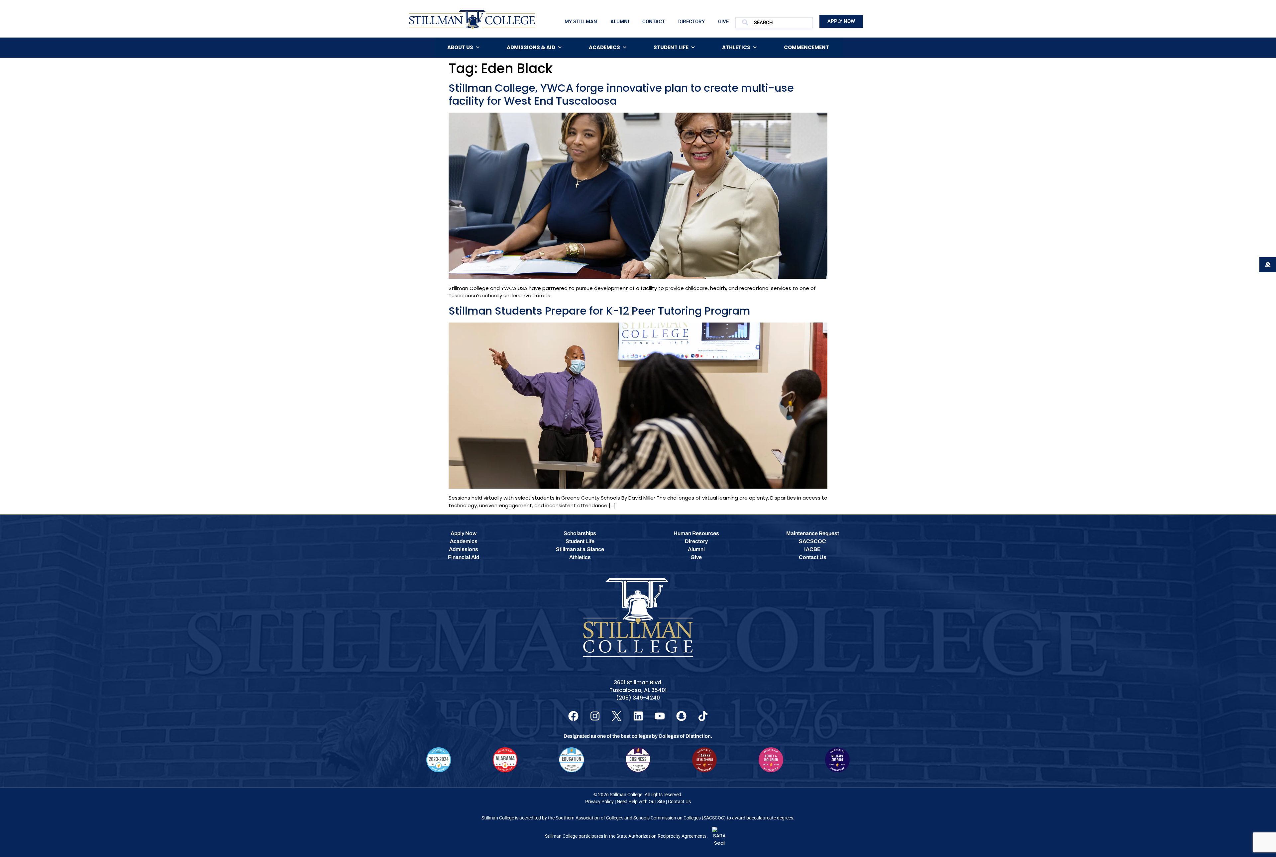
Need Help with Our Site (641, 801)
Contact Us (679, 801)
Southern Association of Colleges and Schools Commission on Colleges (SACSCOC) (641, 817)
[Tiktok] (703, 716)
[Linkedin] (638, 716)
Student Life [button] (671, 47)
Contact (653, 22)
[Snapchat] (681, 716)
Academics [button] (604, 47)
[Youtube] (660, 716)
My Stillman (581, 22)
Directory (691, 22)
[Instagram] (595, 716)
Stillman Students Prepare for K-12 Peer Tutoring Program (599, 310)
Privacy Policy (599, 801)
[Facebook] (573, 716)
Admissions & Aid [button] (531, 47)
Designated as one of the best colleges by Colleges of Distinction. (638, 736)
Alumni (619, 22)
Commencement (806, 47)
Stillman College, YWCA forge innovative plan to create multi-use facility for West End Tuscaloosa (621, 94)
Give (723, 22)
